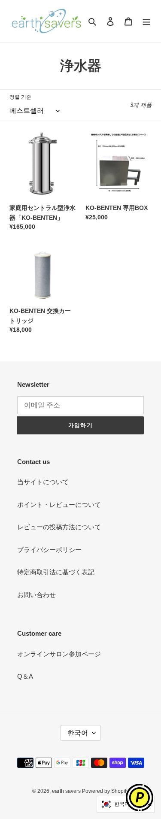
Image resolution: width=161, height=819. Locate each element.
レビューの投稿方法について (59, 527)
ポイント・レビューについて (59, 504)
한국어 (77, 733)
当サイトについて (43, 481)
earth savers (67, 791)
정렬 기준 (20, 97)
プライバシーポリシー (49, 549)
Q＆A (25, 676)
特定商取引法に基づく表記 (55, 572)
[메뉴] (146, 21)
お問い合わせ (36, 594)
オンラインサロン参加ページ (59, 654)
